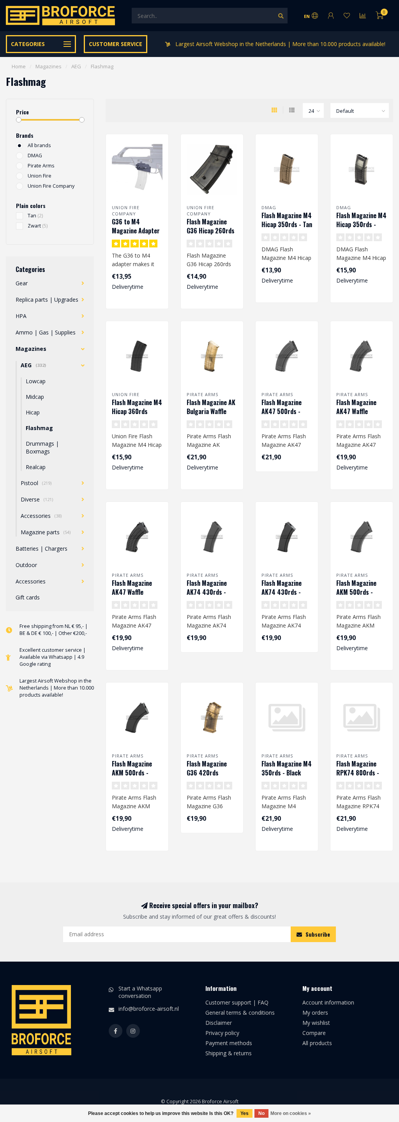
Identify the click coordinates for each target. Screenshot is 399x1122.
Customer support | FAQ (236, 1002)
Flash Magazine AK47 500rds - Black (281, 411)
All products (317, 1043)
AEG (33, 365)
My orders (315, 1012)
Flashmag (39, 428)
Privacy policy (222, 1033)
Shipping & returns (228, 1053)
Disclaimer (218, 1022)
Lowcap (36, 381)
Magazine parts (46, 532)
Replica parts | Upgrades (47, 299)
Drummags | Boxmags (42, 447)
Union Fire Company (51, 186)
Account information (328, 1002)
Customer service (115, 44)
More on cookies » (290, 1113)
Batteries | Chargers (41, 548)
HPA (21, 316)
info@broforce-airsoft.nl (148, 1008)
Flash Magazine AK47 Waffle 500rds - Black (356, 411)
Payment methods (228, 1043)
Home (19, 66)
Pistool (36, 483)
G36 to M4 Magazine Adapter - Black (136, 230)
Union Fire (39, 175)
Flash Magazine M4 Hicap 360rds (137, 407)
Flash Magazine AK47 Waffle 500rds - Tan (132, 592)
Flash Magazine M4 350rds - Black (286, 768)
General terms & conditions (240, 1012)
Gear (22, 283)
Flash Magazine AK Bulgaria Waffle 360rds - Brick (211, 411)
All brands (39, 145)
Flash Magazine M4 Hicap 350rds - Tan (286, 220)
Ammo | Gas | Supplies (46, 332)
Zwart (38, 225)
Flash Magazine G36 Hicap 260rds (211, 226)
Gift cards (28, 597)
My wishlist (316, 1022)
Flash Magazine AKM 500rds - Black (356, 592)
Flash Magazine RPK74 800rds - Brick (357, 772)
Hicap (33, 412)
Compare (314, 1033)
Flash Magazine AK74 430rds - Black (207, 592)
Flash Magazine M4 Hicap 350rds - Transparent (361, 224)
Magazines (31, 348)
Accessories (41, 515)
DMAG (35, 155)
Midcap (35, 396)
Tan (35, 215)
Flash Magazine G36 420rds (207, 768)
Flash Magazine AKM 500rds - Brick (132, 772)
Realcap (36, 467)
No (261, 1113)
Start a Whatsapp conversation (140, 992)
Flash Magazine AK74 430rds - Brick (281, 592)
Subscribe (317, 934)
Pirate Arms (41, 165)
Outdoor (26, 565)
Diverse (37, 499)
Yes (244, 1113)
